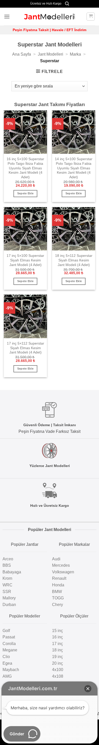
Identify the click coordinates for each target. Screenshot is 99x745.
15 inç (57, 630)
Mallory (9, 598)
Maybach (11, 669)
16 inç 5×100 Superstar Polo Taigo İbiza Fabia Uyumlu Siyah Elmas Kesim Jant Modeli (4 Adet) (25, 168)
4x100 (57, 669)
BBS (7, 565)
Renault (59, 578)
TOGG (58, 598)
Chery (57, 604)
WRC (7, 585)
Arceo (8, 559)
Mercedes (61, 565)
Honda (58, 585)
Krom (7, 578)
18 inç (57, 650)
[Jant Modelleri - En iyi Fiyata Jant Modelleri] (49, 16)
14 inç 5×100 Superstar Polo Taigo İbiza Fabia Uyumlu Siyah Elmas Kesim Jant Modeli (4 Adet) (73, 168)
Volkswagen (63, 572)
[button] (67, 3)
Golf (6, 630)
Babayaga (12, 572)
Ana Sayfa (21, 54)
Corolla (9, 643)
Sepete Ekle (25, 193)
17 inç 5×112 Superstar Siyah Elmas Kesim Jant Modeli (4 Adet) (25, 348)
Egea (7, 663)
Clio (6, 656)
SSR (7, 591)
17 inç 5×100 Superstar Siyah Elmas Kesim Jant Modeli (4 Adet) (25, 260)
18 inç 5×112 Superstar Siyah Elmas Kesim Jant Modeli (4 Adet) (73, 260)
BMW (57, 591)
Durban (9, 604)
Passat (9, 637)
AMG (7, 676)
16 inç (57, 637)
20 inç (57, 663)
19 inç (57, 656)
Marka (75, 54)
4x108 (57, 676)
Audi (56, 559)
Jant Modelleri (50, 54)
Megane (10, 650)
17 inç (57, 643)
